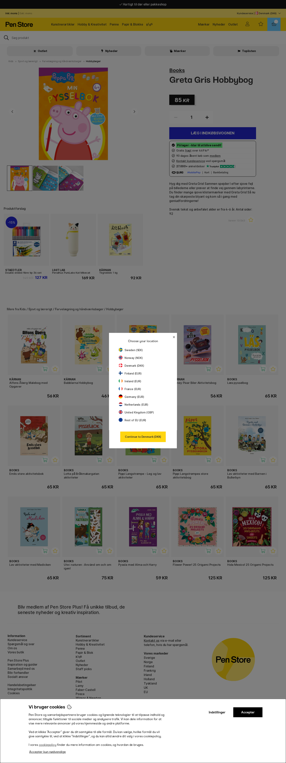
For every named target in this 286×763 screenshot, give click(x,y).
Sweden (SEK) (134, 350)
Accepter (248, 712)
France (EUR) (133, 389)
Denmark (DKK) (134, 365)
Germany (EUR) (134, 396)
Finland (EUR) (133, 373)
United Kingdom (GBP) (139, 412)
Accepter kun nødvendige (47, 752)
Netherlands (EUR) (136, 404)
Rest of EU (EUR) (135, 420)
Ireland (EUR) (133, 381)
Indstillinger (217, 712)
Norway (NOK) (134, 357)
